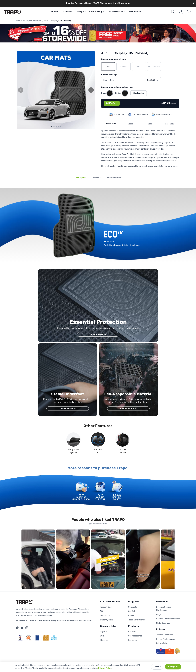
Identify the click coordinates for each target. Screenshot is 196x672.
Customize (138, 93)
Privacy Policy (104, 668)
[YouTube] (22, 627)
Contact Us (105, 615)
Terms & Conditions (164, 635)
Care (150, 124)
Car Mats (54, 12)
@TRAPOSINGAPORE (98, 524)
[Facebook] (17, 627)
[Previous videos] (24, 559)
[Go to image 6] (60, 126)
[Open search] (173, 12)
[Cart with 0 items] (189, 12)
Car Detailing (95, 12)
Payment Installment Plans (168, 619)
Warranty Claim (106, 620)
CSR (102, 636)
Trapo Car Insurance (136, 620)
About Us (104, 640)
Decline (157, 667)
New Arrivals (135, 12)
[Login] (181, 12)
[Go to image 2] (53, 126)
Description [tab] (80, 177)
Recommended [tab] (114, 177)
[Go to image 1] (51, 126)
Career (131, 615)
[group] (56, 90)
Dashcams (67, 12)
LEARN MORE (98, 334)
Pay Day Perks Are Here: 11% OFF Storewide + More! (98, 3)
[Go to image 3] (54, 126)
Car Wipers (80, 12)
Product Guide (106, 607)
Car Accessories (115, 12)
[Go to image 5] (58, 126)
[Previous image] (20, 90)
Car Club (131, 611)
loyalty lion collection (32, 21)
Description (111, 124)
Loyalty (103, 631)
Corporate (132, 607)
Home (17, 21)
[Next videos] (172, 559)
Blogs (158, 614)
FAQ (101, 611)
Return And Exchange (165, 639)
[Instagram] (26, 627)
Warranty (169, 124)
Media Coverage (163, 623)
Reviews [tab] (97, 177)
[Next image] (91, 90)
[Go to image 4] (56, 126)
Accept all (173, 667)
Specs (130, 124)
